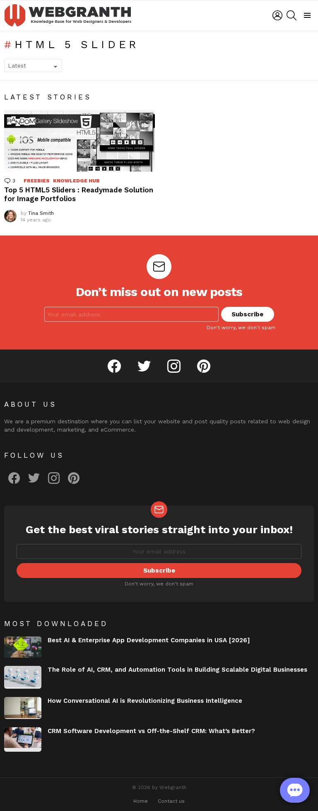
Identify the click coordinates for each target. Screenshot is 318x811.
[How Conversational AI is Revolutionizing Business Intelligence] (22, 708)
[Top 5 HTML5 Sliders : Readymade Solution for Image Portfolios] (79, 141)
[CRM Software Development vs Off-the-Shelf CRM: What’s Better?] (22, 739)
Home (140, 801)
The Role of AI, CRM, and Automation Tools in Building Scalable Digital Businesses (177, 669)
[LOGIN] (277, 15)
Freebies (37, 181)
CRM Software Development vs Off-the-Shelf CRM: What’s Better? (151, 731)
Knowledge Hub (76, 181)
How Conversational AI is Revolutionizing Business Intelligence (145, 700)
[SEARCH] (291, 15)
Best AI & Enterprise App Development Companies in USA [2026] (149, 640)
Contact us (171, 801)
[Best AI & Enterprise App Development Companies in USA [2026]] (22, 647)
